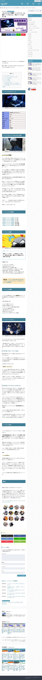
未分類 (30, 18)
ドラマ (30, 42)
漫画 (22, 4)
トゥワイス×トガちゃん (7, 81)
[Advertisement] (13, 47)
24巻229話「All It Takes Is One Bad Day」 (12, 84)
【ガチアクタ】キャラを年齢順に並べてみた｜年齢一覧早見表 (36, 78)
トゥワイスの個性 (6, 79)
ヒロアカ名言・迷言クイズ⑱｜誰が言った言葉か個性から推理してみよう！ (16, 594)
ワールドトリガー (32, 26)
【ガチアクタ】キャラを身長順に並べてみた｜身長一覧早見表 (36, 74)
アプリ (30, 30)
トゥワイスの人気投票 (7, 78)
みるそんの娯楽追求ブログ (3, 4)
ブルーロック (32, 22)
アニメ (7, 602)
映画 (28, 4)
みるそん (8, 613)
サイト (3, 570)
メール (3, 566)
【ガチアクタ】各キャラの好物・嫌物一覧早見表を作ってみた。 (36, 64)
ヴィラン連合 (20, 602)
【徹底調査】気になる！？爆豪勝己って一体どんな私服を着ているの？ (16, 587)
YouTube (30, 54)
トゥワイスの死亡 (6, 85)
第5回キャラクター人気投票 (8, 223)
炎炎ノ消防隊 (31, 24)
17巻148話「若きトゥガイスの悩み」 (11, 82)
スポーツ (30, 56)
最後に (4, 86)
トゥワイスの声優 (6, 80)
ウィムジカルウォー (33, 32)
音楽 (29, 40)
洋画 (30, 36)
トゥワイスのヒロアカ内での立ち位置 (10, 76)
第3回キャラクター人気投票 (8, 220)
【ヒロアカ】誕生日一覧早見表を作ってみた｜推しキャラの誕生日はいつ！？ (16, 591)
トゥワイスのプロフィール (8, 75)
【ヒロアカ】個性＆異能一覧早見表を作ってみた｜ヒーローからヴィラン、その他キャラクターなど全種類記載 (13, 281)
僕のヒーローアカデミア (8, 580)
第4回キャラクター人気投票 (8, 222)
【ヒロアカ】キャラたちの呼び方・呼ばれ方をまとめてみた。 (16, 584)
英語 (29, 44)
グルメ (30, 46)
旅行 (33, 4)
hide (12, 73)
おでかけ (39, 4)
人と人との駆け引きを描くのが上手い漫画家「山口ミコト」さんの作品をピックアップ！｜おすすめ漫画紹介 (13, 640)
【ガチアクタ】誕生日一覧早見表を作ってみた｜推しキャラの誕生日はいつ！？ (34, 69)
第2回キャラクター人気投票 (8, 219)
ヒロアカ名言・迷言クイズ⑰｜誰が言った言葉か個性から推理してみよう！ (16, 597)
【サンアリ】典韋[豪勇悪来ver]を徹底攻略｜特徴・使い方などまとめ (14, 637)
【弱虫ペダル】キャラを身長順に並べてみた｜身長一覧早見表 (36, 83)
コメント (4, 553)
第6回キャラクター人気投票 (8, 225)
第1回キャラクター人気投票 (8, 217)
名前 (3, 562)
